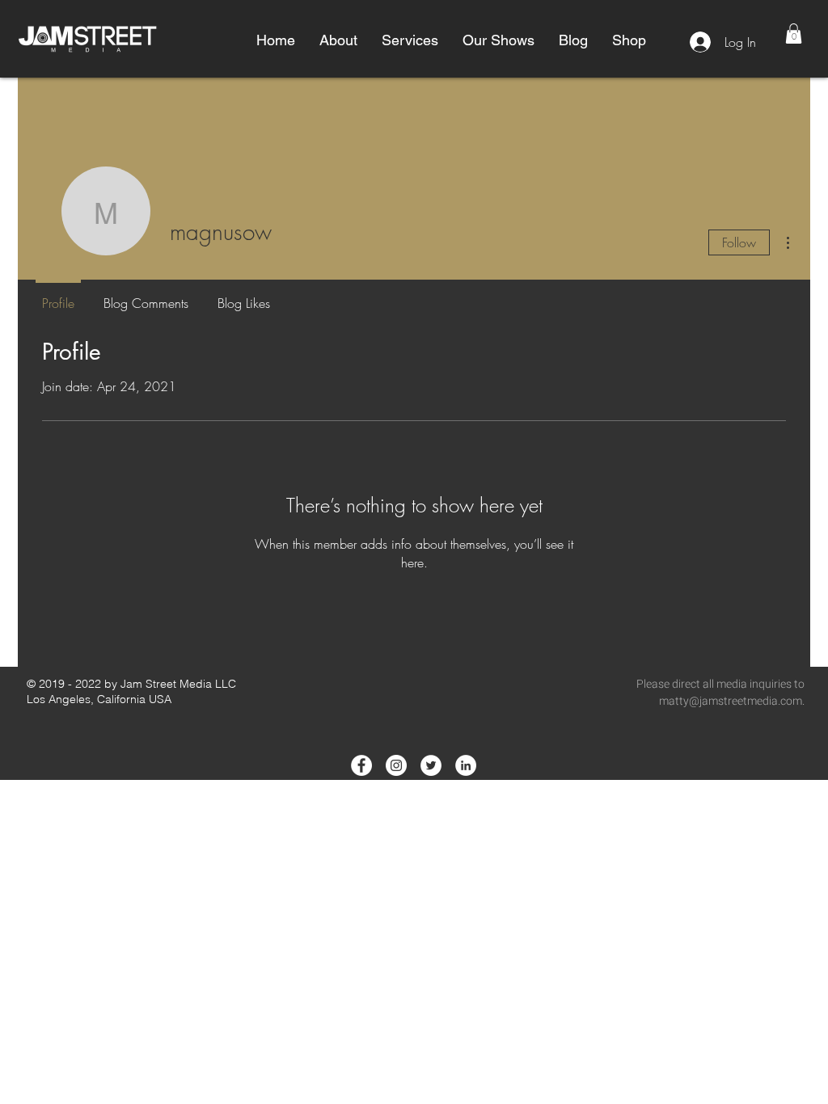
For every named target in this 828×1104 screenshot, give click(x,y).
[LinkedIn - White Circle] (465, 765)
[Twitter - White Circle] (430, 765)
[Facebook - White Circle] (361, 765)
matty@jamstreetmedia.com (730, 701)
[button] (338, 40)
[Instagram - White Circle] (396, 765)
